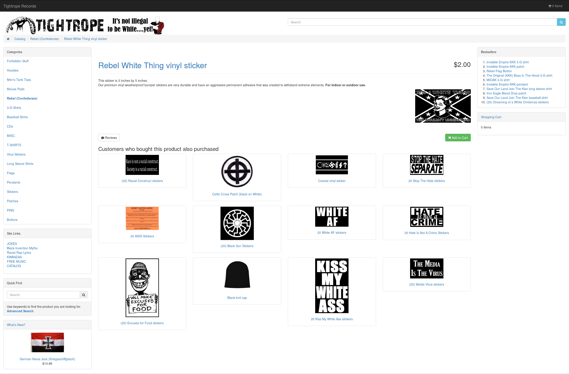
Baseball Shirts (17, 117)
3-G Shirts (14, 107)
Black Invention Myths (22, 248)
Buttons (12, 219)
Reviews (110, 137)
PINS (10, 210)
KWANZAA (14, 257)
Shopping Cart (491, 117)
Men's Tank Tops (19, 79)
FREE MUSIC (16, 261)
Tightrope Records (19, 6)
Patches (12, 201)
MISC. (11, 135)
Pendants (13, 182)
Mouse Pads (15, 89)
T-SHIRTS (14, 145)
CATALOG (14, 266)
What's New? (16, 324)
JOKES (12, 243)
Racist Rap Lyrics (19, 252)
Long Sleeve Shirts (20, 163)
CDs (10, 126)
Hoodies (12, 70)
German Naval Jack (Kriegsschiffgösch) (47, 359)
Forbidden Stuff (17, 61)
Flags (11, 173)
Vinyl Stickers (16, 154)
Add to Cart (459, 137)
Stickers (12, 191)
